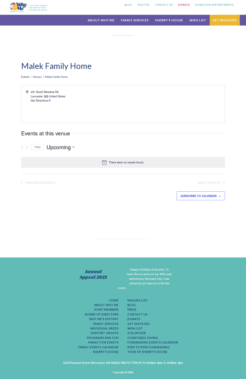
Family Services (106, 324)
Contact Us (137, 314)
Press (131, 309)
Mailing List (137, 300)
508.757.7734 (129, 362)
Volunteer (136, 333)
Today (37, 146)
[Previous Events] (22, 147)
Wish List (135, 328)
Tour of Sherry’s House (147, 352)
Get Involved (138, 324)
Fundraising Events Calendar (152, 342)
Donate (133, 319)
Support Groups (105, 333)
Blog (131, 305)
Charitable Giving (142, 338)
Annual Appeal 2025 (93, 274)
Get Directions (39, 100)
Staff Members (106, 309)
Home (114, 300)
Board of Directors (102, 314)
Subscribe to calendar (199, 196)
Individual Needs (104, 328)
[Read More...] (108, 292)
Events (25, 76)
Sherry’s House (106, 352)
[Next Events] (27, 147)
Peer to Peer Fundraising (148, 347)
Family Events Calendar (98, 347)
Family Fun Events (103, 342)
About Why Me (106, 305)
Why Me (28, 7)
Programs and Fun (103, 338)
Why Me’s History (104, 319)
